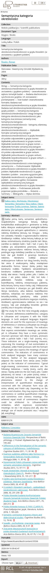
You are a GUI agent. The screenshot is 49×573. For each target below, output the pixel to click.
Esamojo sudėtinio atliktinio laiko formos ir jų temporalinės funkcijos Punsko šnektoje (23, 455)
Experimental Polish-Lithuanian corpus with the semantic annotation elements (24, 463)
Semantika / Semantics (15, 204)
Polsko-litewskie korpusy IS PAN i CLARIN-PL (23, 506)
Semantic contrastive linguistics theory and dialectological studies (22, 516)
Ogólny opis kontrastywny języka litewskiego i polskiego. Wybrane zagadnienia (24, 480)
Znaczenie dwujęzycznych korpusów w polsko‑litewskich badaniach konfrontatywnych (24, 530)
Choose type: (8, 562)
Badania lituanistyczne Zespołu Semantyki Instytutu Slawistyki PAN (22, 436)
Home (5, 11)
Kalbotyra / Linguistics (10, 427)
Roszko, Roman (8, 62)
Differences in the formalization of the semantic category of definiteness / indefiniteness (24, 447)
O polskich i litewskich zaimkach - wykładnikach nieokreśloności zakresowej (24, 488)
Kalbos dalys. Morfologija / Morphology (21, 201)
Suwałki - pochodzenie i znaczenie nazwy (21, 523)
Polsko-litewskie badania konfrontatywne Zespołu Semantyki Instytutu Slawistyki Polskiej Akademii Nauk (24, 498)
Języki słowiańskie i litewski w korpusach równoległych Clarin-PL (21, 472)
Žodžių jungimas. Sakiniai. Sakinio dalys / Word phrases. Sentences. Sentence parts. (24, 209)
